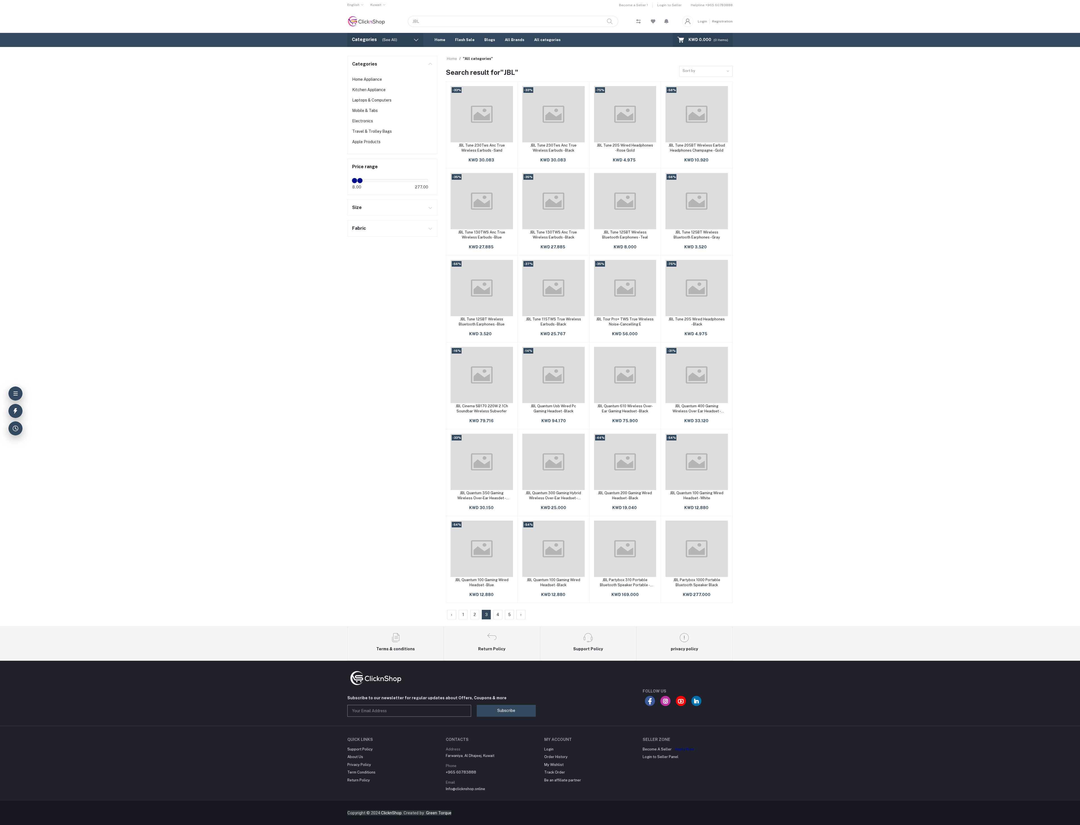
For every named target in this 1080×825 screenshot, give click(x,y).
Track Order (554, 772)
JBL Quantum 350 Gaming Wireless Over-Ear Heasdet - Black (481, 496)
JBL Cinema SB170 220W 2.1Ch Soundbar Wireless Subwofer (482, 408)
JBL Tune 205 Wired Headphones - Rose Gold (625, 147)
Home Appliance (367, 79)
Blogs (489, 40)
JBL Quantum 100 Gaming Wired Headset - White (696, 495)
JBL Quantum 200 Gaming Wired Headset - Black (625, 495)
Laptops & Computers (372, 100)
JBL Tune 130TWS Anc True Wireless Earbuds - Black (553, 234)
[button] (666, 21)
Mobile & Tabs (365, 110)
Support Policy (360, 749)
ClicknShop (391, 812)
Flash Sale (464, 40)
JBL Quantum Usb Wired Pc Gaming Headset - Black (553, 408)
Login (702, 21)
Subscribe (506, 710)
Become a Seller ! (633, 5)
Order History (556, 757)
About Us (355, 757)
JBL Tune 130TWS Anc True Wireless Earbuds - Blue (481, 234)
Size (357, 207)
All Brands (514, 40)
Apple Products (366, 142)
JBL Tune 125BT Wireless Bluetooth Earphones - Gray (697, 234)
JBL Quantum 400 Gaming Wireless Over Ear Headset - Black (696, 409)
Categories (364, 64)
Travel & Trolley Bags (372, 131)
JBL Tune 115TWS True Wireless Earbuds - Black (553, 321)
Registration (722, 21)
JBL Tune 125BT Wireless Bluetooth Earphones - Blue (482, 321)
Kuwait (375, 5)
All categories (547, 40)
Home (440, 40)
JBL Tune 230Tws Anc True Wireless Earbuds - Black (553, 147)
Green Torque (438, 812)
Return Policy (358, 780)
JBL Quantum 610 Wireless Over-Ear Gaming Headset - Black (625, 408)
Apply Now (684, 749)
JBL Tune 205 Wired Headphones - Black (697, 321)
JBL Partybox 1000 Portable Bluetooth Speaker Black (696, 582)
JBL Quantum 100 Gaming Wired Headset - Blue (481, 582)
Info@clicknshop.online (465, 789)
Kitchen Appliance (369, 89)
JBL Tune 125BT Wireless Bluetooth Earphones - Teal (625, 234)
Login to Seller (669, 5)
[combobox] (706, 71)
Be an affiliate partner (562, 780)
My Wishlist (554, 765)
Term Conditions (361, 772)
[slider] (354, 180)
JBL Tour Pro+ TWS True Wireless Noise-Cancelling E (625, 321)
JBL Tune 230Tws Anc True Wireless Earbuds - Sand (482, 147)
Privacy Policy (359, 765)
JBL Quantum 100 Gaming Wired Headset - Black (553, 582)
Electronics (362, 121)
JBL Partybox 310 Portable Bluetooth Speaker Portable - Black (625, 583)
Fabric (359, 228)
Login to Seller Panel (660, 757)
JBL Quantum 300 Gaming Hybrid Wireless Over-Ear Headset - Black (553, 496)
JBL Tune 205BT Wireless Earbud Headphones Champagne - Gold (697, 147)
